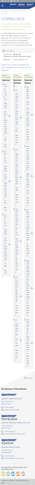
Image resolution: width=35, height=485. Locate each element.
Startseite (6, 11)
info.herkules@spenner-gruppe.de (14, 434)
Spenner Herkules (12, 56)
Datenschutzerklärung (22, 480)
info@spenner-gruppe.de (11, 410)
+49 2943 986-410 (9, 431)
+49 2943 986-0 (8, 407)
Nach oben (29, 378)
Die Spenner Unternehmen (19, 11)
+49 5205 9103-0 (9, 456)
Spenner (18, 54)
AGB (2, 483)
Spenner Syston (26, 56)
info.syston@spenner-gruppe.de (13, 458)
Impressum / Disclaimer (8, 480)
